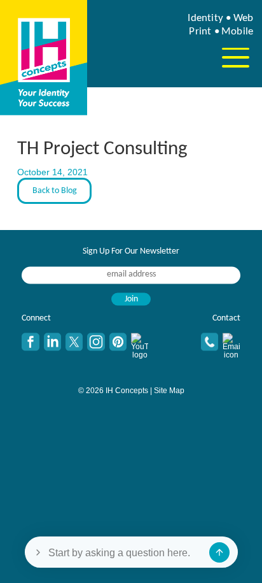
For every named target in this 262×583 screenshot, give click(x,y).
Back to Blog (54, 191)
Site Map (169, 390)
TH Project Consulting (102, 149)
